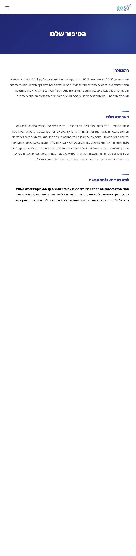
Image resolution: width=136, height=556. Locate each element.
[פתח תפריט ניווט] (7, 8)
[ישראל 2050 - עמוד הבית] (124, 8)
